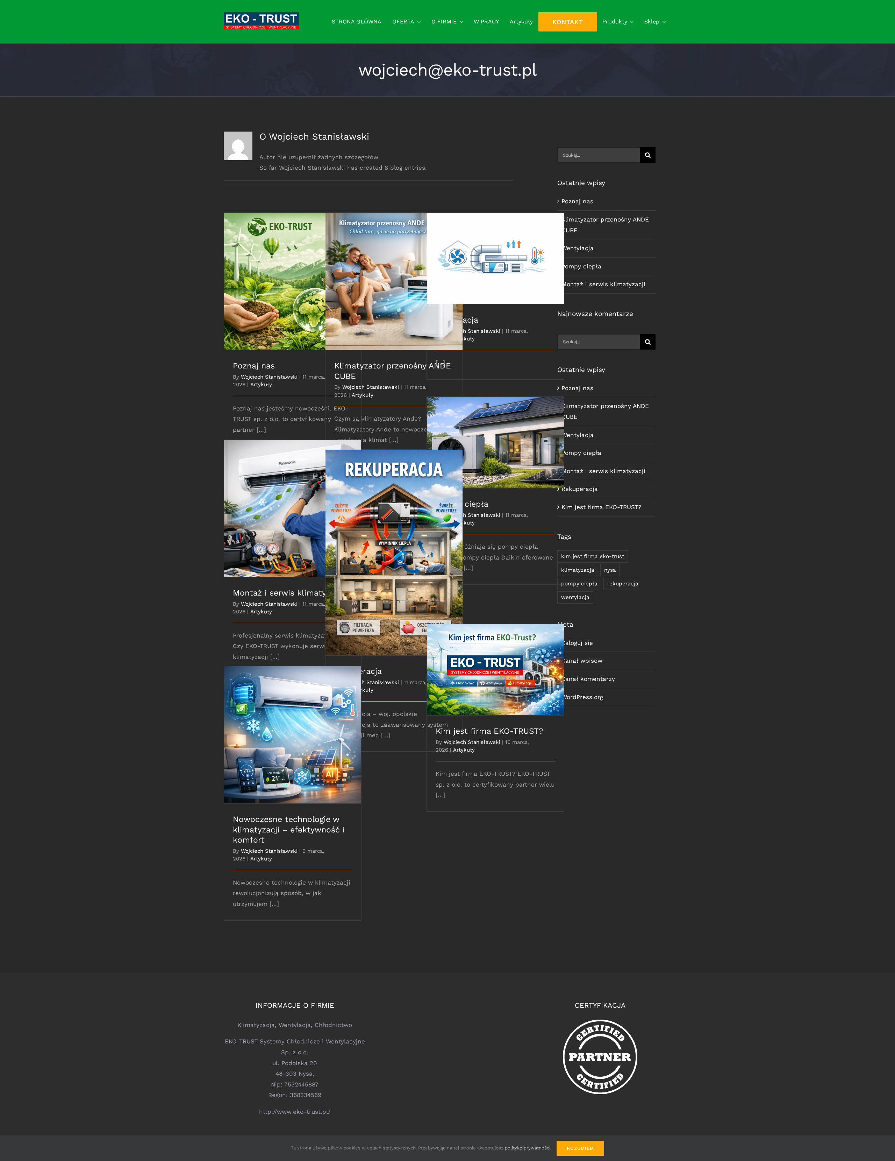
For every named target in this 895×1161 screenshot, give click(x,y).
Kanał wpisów (581, 660)
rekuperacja (622, 583)
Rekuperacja (394, 547)
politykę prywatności (527, 1148)
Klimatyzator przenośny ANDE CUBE (394, 275)
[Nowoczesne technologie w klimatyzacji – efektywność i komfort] (292, 734)
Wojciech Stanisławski (269, 377)
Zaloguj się (577, 642)
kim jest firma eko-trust (592, 556)
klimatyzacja (577, 570)
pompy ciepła (579, 583)
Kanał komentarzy (588, 678)
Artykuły (261, 384)
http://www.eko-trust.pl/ (294, 1111)
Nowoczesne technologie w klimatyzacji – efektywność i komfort (293, 725)
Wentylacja (495, 252)
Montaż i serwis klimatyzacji (293, 502)
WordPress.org (582, 697)
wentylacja (575, 597)
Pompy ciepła (495, 436)
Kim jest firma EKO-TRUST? (495, 663)
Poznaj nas (293, 275)
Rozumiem (580, 1148)
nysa (610, 570)
